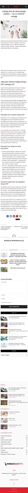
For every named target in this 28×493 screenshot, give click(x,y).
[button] (26, 6)
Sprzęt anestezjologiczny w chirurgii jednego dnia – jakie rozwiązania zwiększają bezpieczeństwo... (18, 338)
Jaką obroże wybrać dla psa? (17, 268)
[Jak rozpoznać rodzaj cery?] (4, 413)
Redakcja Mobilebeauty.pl (14, 240)
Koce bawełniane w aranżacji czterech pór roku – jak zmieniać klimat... (17, 317)
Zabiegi (2, 437)
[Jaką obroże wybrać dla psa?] (4, 269)
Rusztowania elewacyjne (6, 444)
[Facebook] (14, 484)
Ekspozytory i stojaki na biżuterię (8, 454)
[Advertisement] (14, 2)
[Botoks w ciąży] (4, 420)
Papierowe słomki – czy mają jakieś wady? (20, 227)
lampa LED (6, 117)
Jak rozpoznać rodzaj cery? (14, 412)
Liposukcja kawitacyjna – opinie (15, 425)
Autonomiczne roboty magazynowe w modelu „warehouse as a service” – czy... (17, 323)
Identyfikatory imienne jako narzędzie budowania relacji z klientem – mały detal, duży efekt (17, 255)
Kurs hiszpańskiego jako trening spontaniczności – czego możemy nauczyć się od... (18, 331)
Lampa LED (3, 130)
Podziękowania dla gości (6, 435)
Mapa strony (14, 489)
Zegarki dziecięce (4, 452)
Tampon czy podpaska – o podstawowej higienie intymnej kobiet (7, 228)
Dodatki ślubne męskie (6, 442)
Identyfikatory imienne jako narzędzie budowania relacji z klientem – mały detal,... (17, 344)
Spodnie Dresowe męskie (6, 440)
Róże (2, 446)
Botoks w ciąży (12, 418)
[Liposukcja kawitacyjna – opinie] (4, 427)
